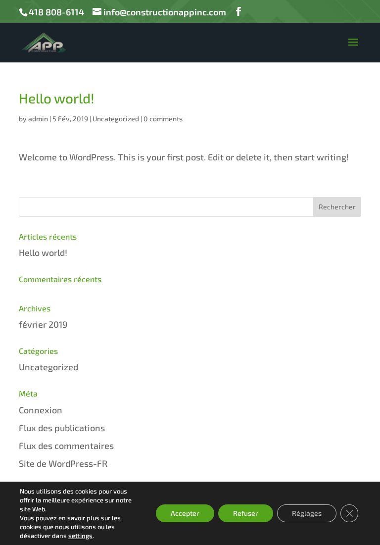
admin (38, 118)
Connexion (40, 409)
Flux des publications (62, 427)
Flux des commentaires (66, 445)
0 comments (163, 118)
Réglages (307, 513)
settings (80, 536)
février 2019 (43, 324)
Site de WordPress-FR (63, 463)
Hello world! (43, 252)
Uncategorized (116, 118)
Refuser (245, 513)
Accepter (185, 513)
